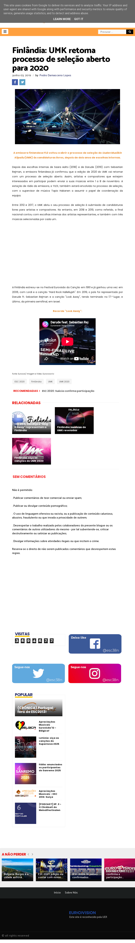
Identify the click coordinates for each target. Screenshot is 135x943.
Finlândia (36, 381)
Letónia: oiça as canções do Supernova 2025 (49, 740)
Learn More (62, 19)
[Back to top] (126, 934)
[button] (5, 31)
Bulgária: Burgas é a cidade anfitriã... (16, 876)
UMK (50, 381)
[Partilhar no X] (22, 82)
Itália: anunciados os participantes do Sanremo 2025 (50, 767)
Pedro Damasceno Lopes (55, 75)
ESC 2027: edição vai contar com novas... (50, 876)
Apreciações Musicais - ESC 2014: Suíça (48, 793)
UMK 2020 (64, 381)
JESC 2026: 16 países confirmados (85, 876)
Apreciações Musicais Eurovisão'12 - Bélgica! (47, 726)
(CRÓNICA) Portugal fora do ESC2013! (35, 710)
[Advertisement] (67, 251)
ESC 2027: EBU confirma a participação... (115, 874)
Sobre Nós (71, 892)
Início (57, 892)
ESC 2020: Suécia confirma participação (68, 391)
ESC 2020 (20, 381)
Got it (78, 19)
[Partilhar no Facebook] (15, 82)
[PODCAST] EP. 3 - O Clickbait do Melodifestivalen (50, 807)
